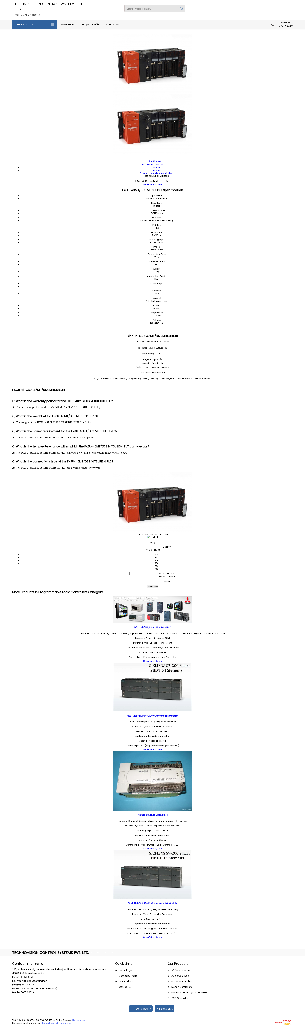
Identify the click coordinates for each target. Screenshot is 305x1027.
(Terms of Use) (79, 1020)
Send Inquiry (154, 161)
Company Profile (90, 24)
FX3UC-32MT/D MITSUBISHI (153, 815)
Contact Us (112, 24)
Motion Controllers (181, 987)
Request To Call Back (152, 164)
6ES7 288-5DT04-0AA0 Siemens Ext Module (152, 715)
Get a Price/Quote (152, 184)
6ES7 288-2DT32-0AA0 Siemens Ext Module (152, 903)
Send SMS (167, 1008)
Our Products (24, 24)
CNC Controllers (180, 998)
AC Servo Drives (180, 975)
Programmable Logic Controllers (157, 173)
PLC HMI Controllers (182, 981)
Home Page (67, 24)
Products (156, 170)
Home (156, 167)
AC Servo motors (180, 970)
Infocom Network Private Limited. (56, 1023)
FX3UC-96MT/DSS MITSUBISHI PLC (153, 627)
